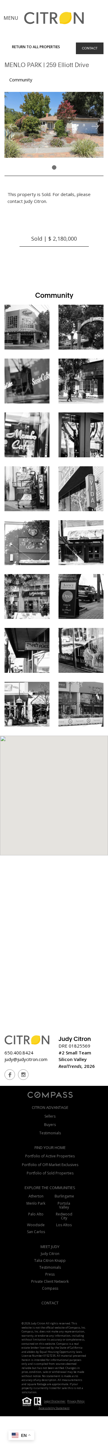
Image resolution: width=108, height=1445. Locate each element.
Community (20, 80)
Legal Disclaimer (54, 1401)
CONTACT (90, 48)
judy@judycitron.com (25, 1059)
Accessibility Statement (54, 1408)
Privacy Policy (76, 1401)
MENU (11, 18)
